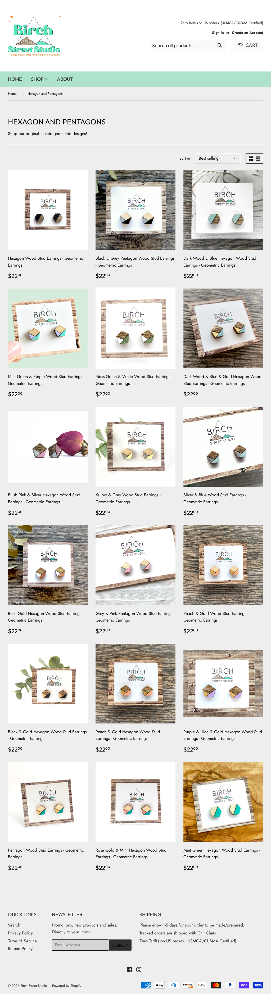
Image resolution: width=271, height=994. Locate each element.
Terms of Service (22, 941)
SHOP (38, 79)
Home (15, 79)
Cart (251, 45)
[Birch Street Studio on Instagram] (139, 970)
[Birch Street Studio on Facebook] (129, 970)
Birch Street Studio (33, 985)
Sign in (218, 32)
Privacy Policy (20, 933)
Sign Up (120, 945)
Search (14, 925)
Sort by (185, 158)
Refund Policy (20, 949)
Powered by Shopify (66, 985)
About (65, 79)
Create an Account (247, 32)
